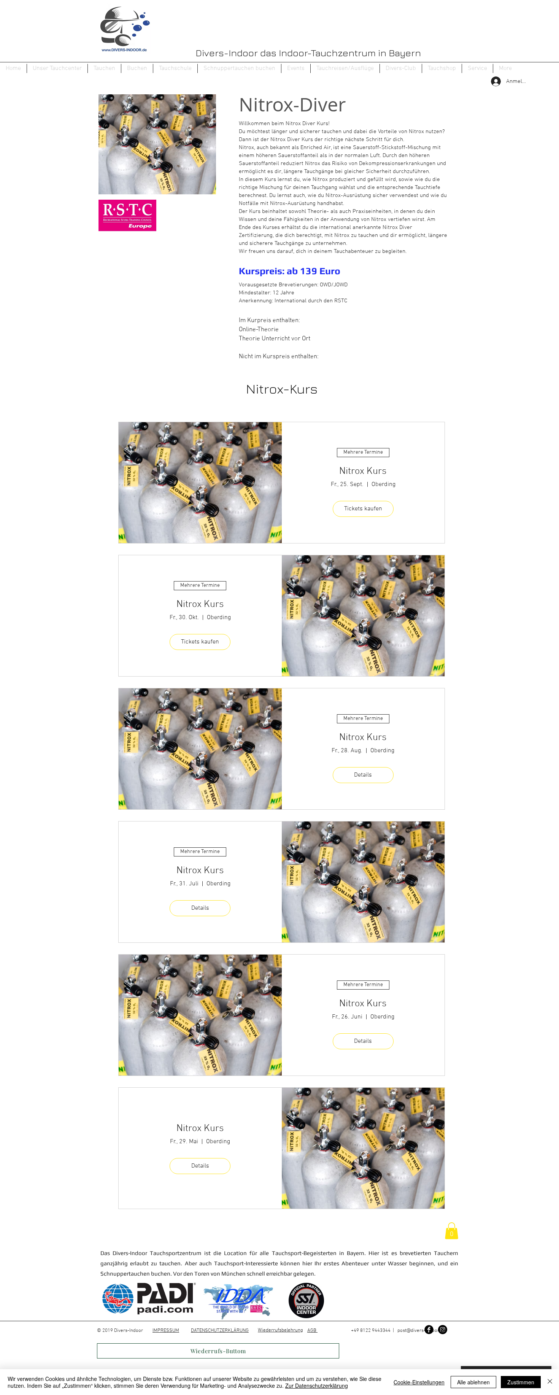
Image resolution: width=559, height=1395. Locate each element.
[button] (104, 68)
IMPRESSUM (165, 1331)
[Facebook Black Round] (429, 1329)
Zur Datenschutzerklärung (316, 1385)
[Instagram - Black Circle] (442, 1329)
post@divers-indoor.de (421, 1331)
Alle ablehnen (473, 1382)
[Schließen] (549, 1382)
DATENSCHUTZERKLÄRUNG (220, 1331)
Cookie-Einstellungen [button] (419, 1382)
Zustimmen (520, 1382)
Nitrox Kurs (363, 471)
